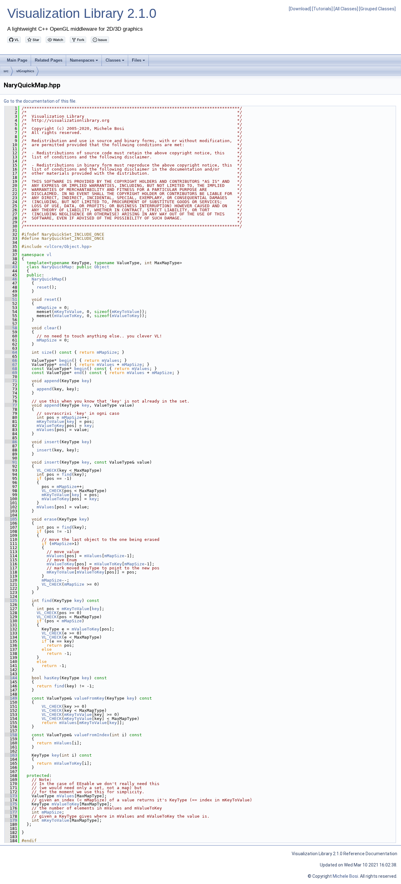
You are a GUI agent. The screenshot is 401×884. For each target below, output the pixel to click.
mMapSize (47, 307)
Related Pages (48, 60)
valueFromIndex (91, 734)
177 (11, 812)
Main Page (17, 60)
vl (49, 254)
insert (51, 441)
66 (11, 360)
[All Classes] (346, 8)
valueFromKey (89, 698)
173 (11, 796)
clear (50, 328)
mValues (110, 360)
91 (11, 462)
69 (11, 372)
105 (11, 519)
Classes (115, 62)
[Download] (300, 8)
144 (11, 678)
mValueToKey (68, 315)
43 (11, 267)
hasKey (51, 678)
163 (11, 755)
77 (11, 405)
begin (65, 360)
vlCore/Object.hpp (68, 246)
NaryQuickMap (57, 267)
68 (11, 368)
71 (11, 380)
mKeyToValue (68, 311)
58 (11, 328)
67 (11, 364)
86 (11, 441)
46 (11, 279)
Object (101, 267)
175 (11, 804)
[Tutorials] (322, 8)
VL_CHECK (47, 470)
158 (11, 734)
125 (11, 600)
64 (11, 352)
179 (11, 820)
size (47, 352)
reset (43, 287)
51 (11, 299)
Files (139, 62)
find (67, 474)
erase (50, 519)
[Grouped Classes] (377, 8)
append (51, 380)
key (85, 380)
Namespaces (84, 62)
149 (11, 698)
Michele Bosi (345, 876)
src (5, 71)
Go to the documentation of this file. (40, 101)
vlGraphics (25, 71)
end (63, 364)
